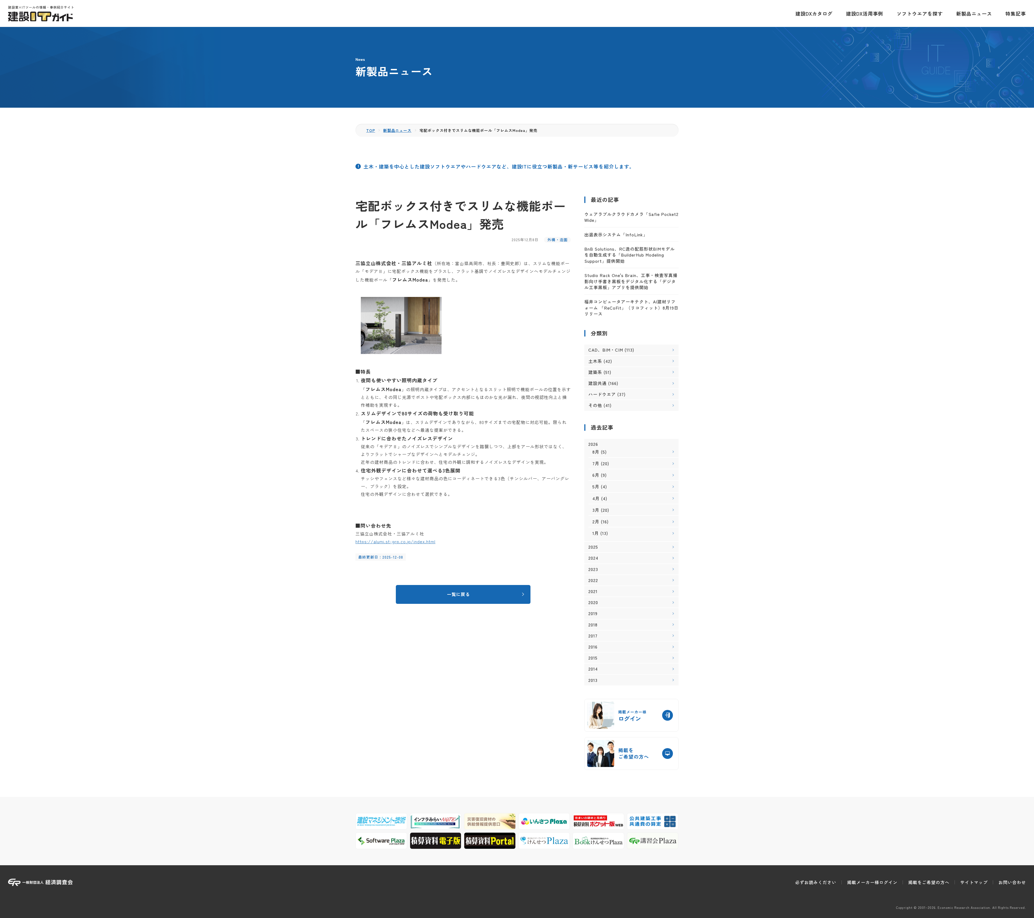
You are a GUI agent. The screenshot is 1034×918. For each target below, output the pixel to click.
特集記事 (1015, 13)
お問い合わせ (1012, 882)
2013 (593, 680)
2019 (593, 613)
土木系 (595, 361)
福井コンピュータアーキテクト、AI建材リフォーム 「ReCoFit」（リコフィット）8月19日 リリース (631, 307)
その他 (595, 405)
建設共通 (597, 383)
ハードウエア (602, 394)
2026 (593, 444)
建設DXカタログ (814, 13)
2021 (593, 591)
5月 (595, 486)
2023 (593, 569)
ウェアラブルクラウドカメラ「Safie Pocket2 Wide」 (631, 217)
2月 (595, 521)
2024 (593, 557)
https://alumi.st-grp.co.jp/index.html (395, 541)
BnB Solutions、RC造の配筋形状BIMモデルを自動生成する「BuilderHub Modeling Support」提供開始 (629, 255)
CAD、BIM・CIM (605, 349)
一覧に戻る (458, 594)
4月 (596, 498)
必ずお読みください (815, 882)
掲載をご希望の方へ (928, 882)
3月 (595, 510)
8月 (595, 452)
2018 (593, 624)
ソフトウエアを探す (920, 13)
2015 (593, 657)
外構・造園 (557, 239)
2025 (593, 546)
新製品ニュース (974, 13)
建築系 (595, 372)
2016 (593, 646)
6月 (595, 475)
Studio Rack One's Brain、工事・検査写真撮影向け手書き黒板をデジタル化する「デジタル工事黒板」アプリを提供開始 (630, 281)
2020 (593, 602)
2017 (593, 635)
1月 (595, 533)
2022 (593, 580)
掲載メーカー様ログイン (872, 882)
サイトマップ (974, 882)
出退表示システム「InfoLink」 (616, 234)
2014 (593, 668)
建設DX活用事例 (864, 13)
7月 (595, 463)
